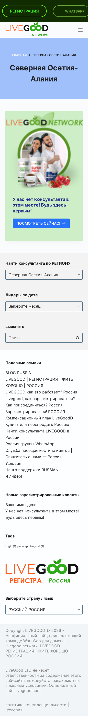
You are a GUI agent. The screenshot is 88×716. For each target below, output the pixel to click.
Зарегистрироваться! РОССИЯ (35, 411)
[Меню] (80, 30)
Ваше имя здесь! (21, 504)
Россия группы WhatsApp (30, 443)
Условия (13, 463)
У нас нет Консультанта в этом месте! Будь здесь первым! (41, 205)
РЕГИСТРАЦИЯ (24, 11)
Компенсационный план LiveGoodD (39, 418)
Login (10, 546)
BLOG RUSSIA (18, 372)
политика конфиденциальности (35, 704)
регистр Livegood (30, 546)
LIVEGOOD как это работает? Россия (41, 392)
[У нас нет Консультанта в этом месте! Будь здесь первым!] (44, 150)
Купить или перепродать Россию (37, 424)
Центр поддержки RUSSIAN (31, 469)
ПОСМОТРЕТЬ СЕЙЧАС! (41, 224)
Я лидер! (13, 476)
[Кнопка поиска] (78, 338)
